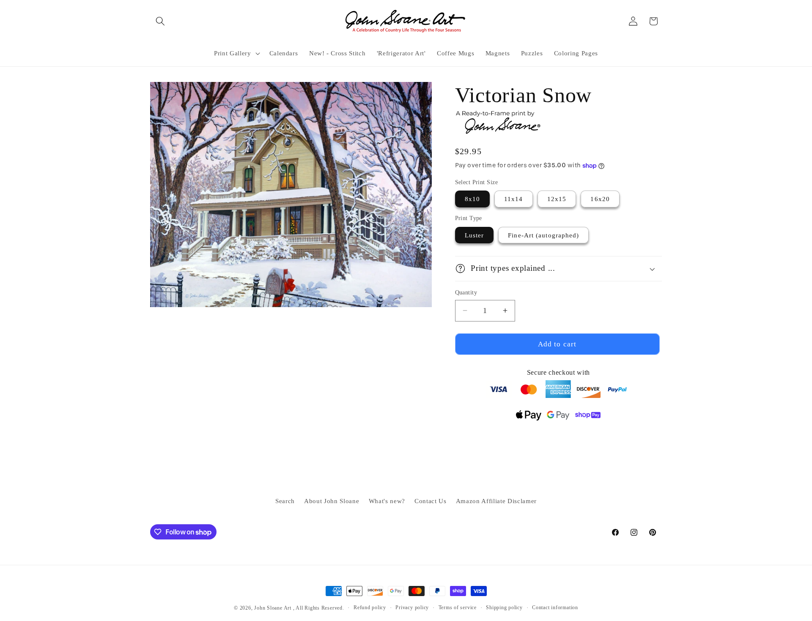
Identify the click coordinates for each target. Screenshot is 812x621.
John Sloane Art (272, 608)
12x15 (557, 198)
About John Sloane (331, 500)
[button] (160, 21)
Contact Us (430, 500)
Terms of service (458, 607)
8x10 (472, 198)
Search (285, 500)
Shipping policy (504, 607)
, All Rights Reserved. (318, 608)
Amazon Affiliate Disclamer (496, 500)
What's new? (387, 500)
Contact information (555, 607)
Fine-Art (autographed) (543, 235)
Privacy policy (412, 607)
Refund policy (370, 607)
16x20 (600, 198)
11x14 (513, 198)
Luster (474, 235)
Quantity (466, 292)
